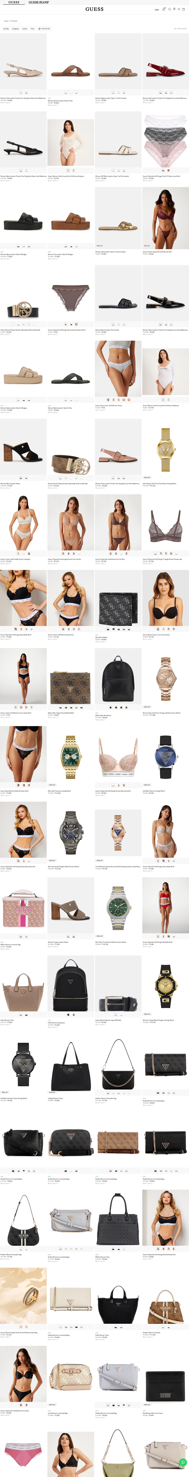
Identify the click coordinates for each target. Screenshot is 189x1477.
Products (14, 21)
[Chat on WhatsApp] (183, 1462)
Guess (6, 21)
